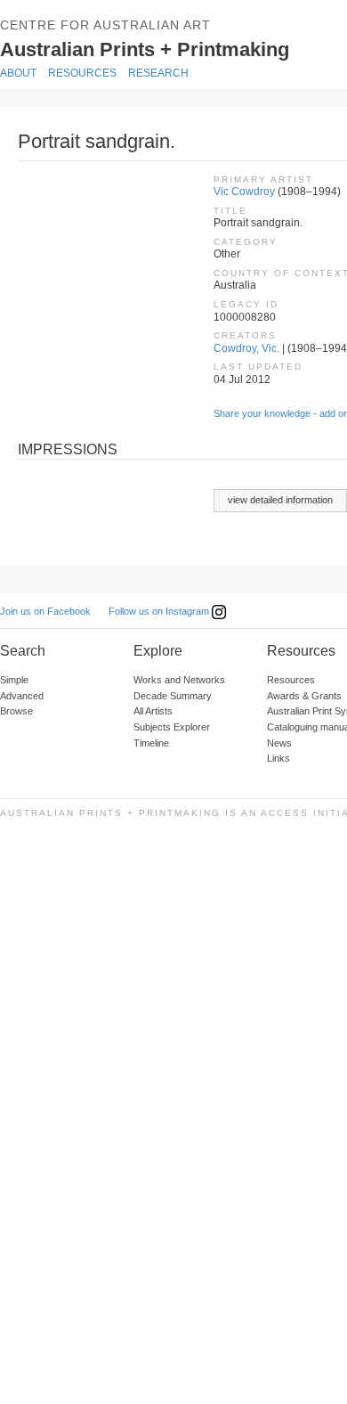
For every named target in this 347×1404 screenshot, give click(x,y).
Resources (82, 73)
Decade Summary (172, 695)
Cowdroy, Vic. (246, 348)
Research (158, 73)
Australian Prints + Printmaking (171, 48)
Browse (16, 711)
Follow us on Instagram (160, 611)
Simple (14, 679)
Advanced (22, 695)
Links (278, 758)
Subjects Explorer (171, 727)
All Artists (153, 711)
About (18, 73)
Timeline (151, 743)
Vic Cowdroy (244, 191)
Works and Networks (179, 679)
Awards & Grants (304, 695)
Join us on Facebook (45, 611)
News (279, 743)
